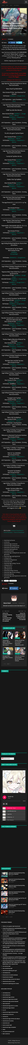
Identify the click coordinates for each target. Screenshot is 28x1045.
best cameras (6, 1033)
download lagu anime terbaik (10, 1001)
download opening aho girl (10, 970)
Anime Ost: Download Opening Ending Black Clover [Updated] (17, 873)
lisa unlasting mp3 (7, 968)
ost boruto (5, 1016)
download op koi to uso (9, 981)
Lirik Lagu (5, 653)
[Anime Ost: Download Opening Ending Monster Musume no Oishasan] (20, 651)
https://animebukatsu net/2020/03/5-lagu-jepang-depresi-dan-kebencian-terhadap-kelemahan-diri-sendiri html (14, 962)
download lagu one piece (9, 1027)
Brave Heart (17, 1042)
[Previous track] (4, 804)
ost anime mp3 (6, 966)
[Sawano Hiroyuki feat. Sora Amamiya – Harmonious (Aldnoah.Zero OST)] (20, 635)
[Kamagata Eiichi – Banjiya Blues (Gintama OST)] (8, 651)
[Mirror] (16, 115)
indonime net (6, 1023)
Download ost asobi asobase (10, 975)
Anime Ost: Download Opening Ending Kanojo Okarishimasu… (17, 892)
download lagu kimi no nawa (10, 1005)
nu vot (4, 1010)
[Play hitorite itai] (4, 797)
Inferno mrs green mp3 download (11, 926)
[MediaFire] (13, 257)
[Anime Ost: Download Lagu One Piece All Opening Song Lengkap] (4, 900)
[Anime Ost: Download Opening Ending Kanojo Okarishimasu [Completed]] (4, 893)
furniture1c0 (6, 936)
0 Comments (10, 39)
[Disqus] (14, 693)
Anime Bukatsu (6, 995)
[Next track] (6, 804)
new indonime (6, 1003)
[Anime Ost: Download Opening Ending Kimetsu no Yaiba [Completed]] (4, 887)
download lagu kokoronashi (10, 999)
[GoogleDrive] (21, 257)
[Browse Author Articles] (14, 598)
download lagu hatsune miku (10, 1012)
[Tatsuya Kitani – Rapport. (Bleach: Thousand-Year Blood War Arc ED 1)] (8, 635)
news (4, 1029)
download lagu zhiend (8, 1008)
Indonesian (6, 758)
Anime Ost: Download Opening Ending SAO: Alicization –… (17, 880)
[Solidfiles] (13, 96)
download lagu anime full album (11, 979)
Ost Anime (5, 20)
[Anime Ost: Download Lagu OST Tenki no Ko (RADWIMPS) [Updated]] (4, 906)
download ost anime (8, 1021)
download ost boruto (8, 1014)
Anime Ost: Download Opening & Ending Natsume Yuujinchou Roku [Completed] (20, 616)
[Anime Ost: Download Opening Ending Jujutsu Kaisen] (4, 912)
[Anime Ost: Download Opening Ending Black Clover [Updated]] (4, 874)
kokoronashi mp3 (7, 1025)
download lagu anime (8, 997)
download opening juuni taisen (11, 983)
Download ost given (8, 977)
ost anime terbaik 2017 (8, 1031)
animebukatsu (6, 972)
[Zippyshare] (20, 117)
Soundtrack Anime (13, 580)
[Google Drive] (21, 96)
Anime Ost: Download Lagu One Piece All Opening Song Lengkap (17, 899)
